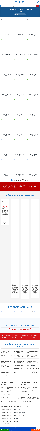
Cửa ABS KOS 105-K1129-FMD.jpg (33, 115)
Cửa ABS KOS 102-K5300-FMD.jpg (6, 95)
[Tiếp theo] (28, 180)
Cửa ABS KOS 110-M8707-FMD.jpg (33, 175)
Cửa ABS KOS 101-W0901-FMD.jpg (33, 35)
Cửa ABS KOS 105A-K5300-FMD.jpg (33, 155)
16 (24, 180)
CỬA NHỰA (14, 9)
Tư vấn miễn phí (35, 429)
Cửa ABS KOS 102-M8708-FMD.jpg (33, 95)
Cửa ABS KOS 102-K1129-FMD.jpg (33, 75)
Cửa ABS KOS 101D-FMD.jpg (7, 54)
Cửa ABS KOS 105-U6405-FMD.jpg (33, 135)
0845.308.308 (33, 373)
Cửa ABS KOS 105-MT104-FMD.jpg (20, 135)
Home (9, 9)
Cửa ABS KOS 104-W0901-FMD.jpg (20, 115)
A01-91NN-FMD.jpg (20, 34)
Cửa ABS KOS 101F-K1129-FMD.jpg (6, 75)
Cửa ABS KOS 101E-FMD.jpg (20, 54)
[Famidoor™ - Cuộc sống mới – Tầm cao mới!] (20, 2)
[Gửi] (37, 6)
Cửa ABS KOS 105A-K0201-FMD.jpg (20, 155)
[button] (1, 2)
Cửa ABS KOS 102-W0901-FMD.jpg (6, 115)
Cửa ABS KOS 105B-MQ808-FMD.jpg (20, 175)
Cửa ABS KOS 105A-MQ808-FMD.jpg (7, 175)
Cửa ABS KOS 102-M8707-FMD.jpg (20, 95)
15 (21, 180)
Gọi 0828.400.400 (5, 429)
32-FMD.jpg (7, 34)
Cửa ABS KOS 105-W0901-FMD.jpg (6, 155)
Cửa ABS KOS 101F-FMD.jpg (33, 54)
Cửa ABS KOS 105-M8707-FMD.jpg (6, 135)
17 (26, 180)
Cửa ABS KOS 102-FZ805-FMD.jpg (20, 75)
